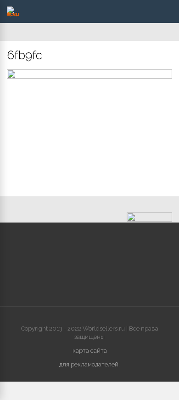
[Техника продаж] (13, 14)
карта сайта (90, 350)
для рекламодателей (88, 364)
